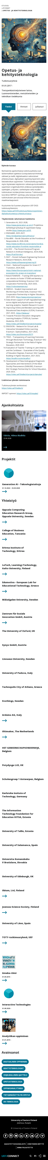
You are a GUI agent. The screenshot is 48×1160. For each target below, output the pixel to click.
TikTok (37, 1136)
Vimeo (42, 1136)
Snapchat (26, 1136)
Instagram (11, 1136)
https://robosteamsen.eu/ (17, 286)
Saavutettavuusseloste (15, 1144)
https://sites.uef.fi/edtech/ (12, 388)
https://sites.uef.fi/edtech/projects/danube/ (24, 374)
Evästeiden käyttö (36, 1144)
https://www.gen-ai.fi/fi (21, 230)
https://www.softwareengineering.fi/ (21, 262)
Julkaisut (39, 106)
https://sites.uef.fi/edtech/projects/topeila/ (24, 324)
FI (35, 1155)
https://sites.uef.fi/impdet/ (27, 393)
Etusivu (5, 6)
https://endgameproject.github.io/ (20, 236)
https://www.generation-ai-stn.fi (19, 225)
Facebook (5, 1136)
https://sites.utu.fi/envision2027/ (19, 334)
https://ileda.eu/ (22, 313)
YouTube (16, 1136)
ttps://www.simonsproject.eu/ (29, 297)
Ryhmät (6, 8)
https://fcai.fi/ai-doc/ (14, 254)
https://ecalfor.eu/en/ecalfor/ (18, 358)
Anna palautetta (25, 1147)
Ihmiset (24, 106)
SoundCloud (32, 1136)
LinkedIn (21, 1136)
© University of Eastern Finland (24, 1124)
